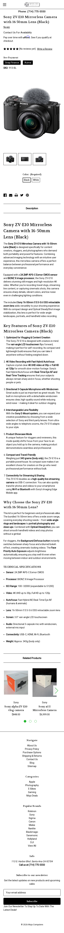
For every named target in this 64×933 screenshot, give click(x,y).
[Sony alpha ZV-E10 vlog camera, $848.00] (16, 683)
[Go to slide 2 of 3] (30, 721)
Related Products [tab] (32, 658)
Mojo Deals (32, 795)
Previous (4, 691)
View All (32, 845)
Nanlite (32, 828)
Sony (32, 814)
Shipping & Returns (32, 756)
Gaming (32, 792)
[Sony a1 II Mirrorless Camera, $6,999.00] (44, 683)
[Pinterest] (27, 195)
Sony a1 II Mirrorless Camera (44, 708)
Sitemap (32, 766)
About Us (32, 745)
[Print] (16, 195)
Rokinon (32, 811)
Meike (32, 825)
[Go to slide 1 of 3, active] (25, 721)
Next (56, 691)
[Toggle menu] (4, 4)
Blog (32, 762)
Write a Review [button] (44, 49)
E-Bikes (32, 788)
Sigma (32, 818)
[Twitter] (21, 195)
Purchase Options (32, 752)
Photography (32, 785)
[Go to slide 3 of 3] (35, 721)
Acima (27, 62)
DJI (32, 842)
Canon (32, 821)
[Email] (10, 195)
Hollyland (32, 839)
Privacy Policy (32, 749)
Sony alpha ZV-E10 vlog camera (15, 708)
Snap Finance (12, 62)
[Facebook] (5, 195)
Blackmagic (32, 832)
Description (32, 208)
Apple (32, 782)
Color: (32, 174)
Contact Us (32, 759)
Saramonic (32, 835)
